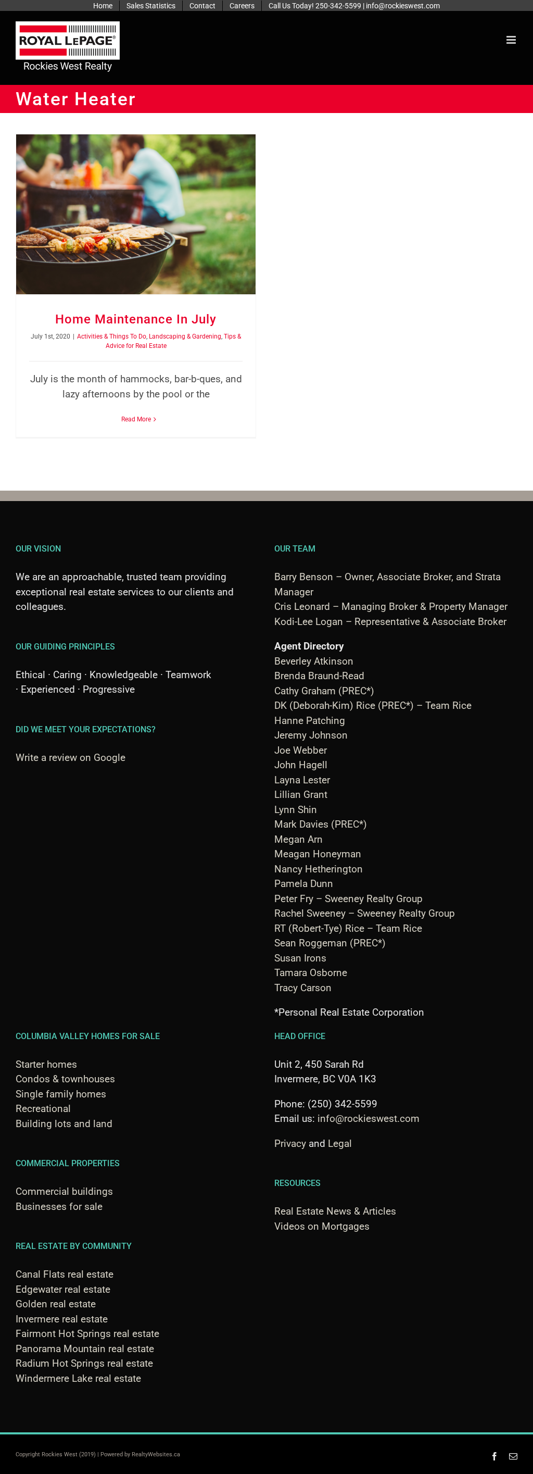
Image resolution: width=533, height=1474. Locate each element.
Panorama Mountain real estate (85, 1349)
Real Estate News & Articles (335, 1211)
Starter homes (46, 1064)
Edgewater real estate (63, 1289)
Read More (136, 419)
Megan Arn (298, 839)
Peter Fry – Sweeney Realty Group (348, 899)
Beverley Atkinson (313, 661)
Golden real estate (56, 1304)
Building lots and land (64, 1124)
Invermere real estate (62, 1319)
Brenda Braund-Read (319, 676)
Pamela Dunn (303, 884)
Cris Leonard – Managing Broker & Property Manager (390, 607)
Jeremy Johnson (311, 735)
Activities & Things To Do (111, 336)
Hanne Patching (309, 721)
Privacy (290, 1144)
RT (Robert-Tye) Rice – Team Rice (348, 928)
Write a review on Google (70, 758)
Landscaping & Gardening (185, 336)
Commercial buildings (64, 1191)
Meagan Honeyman (317, 854)
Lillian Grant (300, 795)
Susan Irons (300, 958)
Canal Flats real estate (64, 1274)
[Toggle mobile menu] (511, 39)
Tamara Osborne (310, 973)
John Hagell (300, 765)
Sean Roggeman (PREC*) (330, 943)
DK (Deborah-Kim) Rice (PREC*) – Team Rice (373, 705)
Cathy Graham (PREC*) (324, 691)
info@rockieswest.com (369, 1119)
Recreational (43, 1109)
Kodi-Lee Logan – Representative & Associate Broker (390, 622)
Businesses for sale (59, 1207)
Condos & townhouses (65, 1079)
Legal (340, 1144)
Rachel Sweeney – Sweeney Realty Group (364, 913)
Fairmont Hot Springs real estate (87, 1334)
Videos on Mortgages (322, 1226)
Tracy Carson (303, 988)
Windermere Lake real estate (78, 1378)
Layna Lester (302, 780)
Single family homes (61, 1094)
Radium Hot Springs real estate (84, 1363)
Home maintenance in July (136, 319)
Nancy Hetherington (318, 869)
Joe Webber (300, 750)
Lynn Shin (295, 810)
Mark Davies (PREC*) (320, 824)
